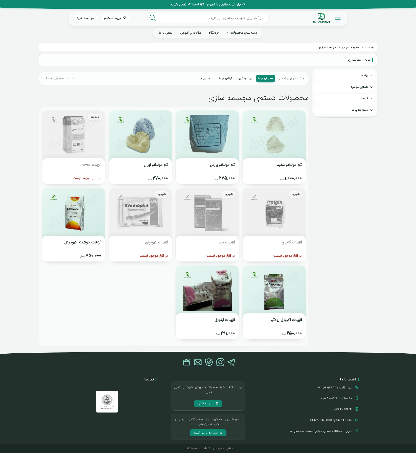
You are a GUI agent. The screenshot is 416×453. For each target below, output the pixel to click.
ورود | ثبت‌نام (112, 18)
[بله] (209, 363)
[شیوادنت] (321, 18)
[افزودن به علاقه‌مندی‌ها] (249, 117)
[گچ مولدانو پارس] (207, 137)
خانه (367, 47)
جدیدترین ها (265, 78)
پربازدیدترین (245, 78)
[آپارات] (186, 363)
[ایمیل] (197, 363)
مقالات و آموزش (190, 32)
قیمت (364, 98)
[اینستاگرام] (220, 363)
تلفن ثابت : (335, 387)
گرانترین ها (225, 78)
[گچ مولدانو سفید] (274, 137)
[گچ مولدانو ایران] (140, 137)
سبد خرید (83, 18)
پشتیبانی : (337, 398)
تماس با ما (165, 32)
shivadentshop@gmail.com (331, 420)
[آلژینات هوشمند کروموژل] (73, 215)
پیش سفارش (206, 403)
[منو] (338, 18)
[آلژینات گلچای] (274, 215)
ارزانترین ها (206, 78)
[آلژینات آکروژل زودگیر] (274, 292)
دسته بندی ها (360, 110)
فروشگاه (214, 32)
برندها (364, 75)
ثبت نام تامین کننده (206, 432)
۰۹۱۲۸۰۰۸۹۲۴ (196, 5)
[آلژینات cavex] (73, 137)
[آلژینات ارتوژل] (207, 292)
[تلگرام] (231, 363)
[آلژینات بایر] (207, 215)
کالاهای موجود (359, 87)
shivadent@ (343, 409)
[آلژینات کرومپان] (140, 215)
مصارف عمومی (350, 47)
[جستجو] (152, 18)
